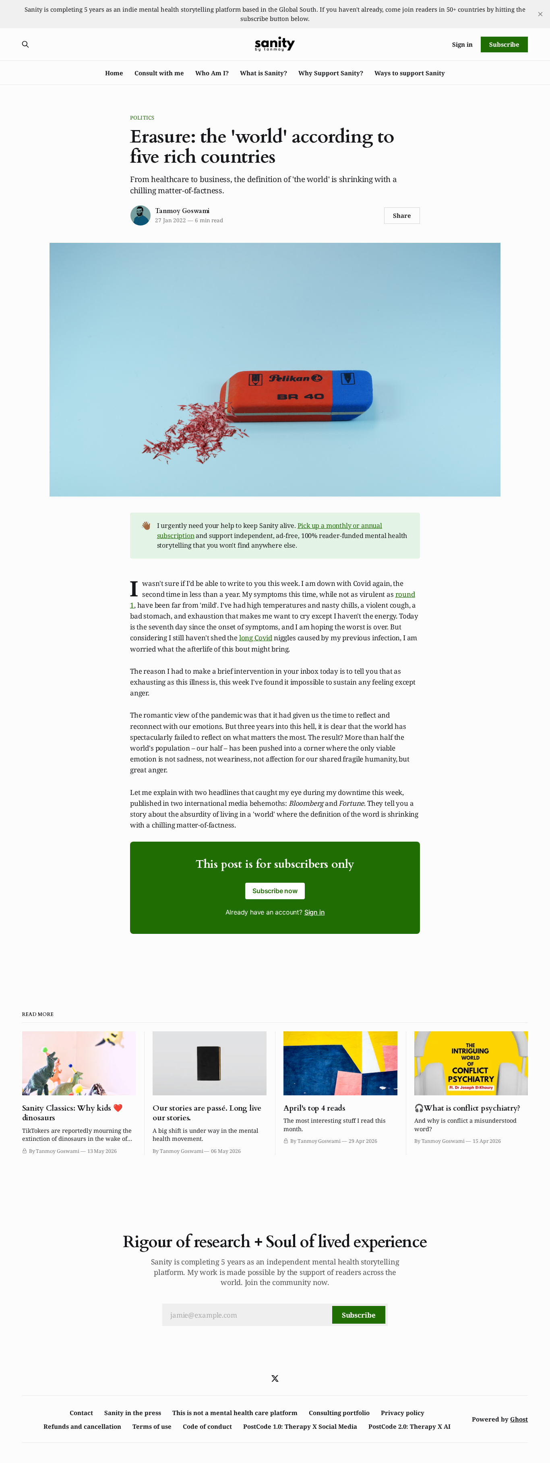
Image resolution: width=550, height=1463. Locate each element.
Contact (81, 1413)
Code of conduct (207, 1426)
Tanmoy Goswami (182, 211)
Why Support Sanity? (330, 73)
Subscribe (504, 44)
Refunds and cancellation (82, 1426)
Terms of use (152, 1426)
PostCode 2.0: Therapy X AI (409, 1426)
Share (402, 215)
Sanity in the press (132, 1413)
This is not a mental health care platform (235, 1413)
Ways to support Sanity (409, 73)
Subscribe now (275, 891)
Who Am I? (212, 73)
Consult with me (159, 73)
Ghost (519, 1419)
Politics (142, 117)
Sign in (462, 44)
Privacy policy (402, 1413)
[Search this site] (25, 44)
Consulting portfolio (339, 1413)
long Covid (255, 637)
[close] (540, 14)
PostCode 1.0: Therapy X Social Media (300, 1426)
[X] (275, 1378)
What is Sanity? (263, 73)
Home (114, 73)
